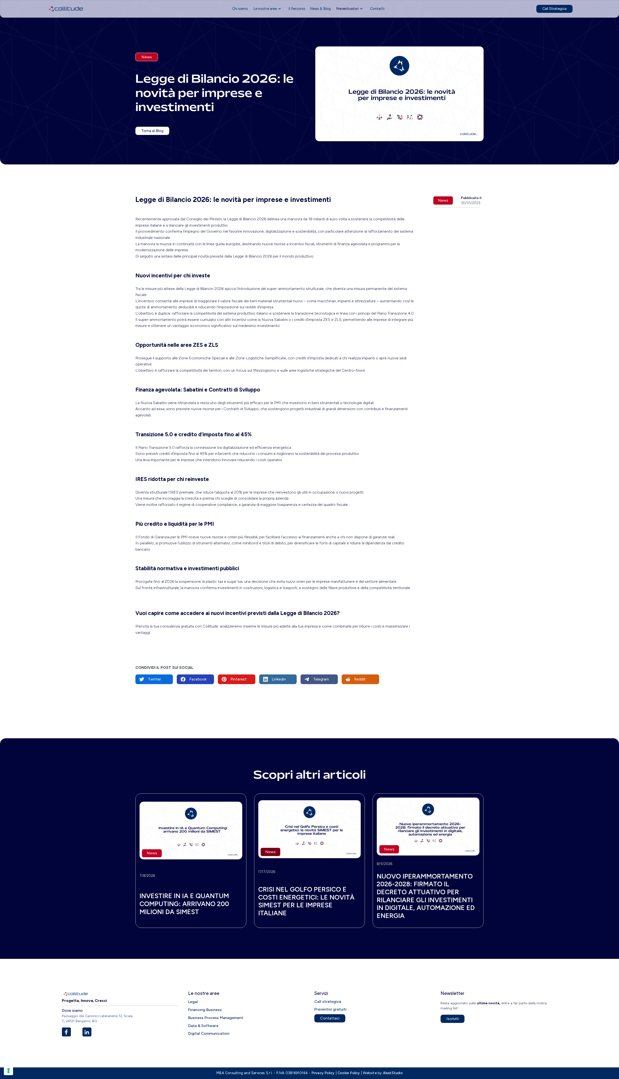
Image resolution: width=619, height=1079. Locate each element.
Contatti (377, 9)
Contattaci (329, 1018)
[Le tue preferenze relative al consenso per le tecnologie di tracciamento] (8, 1070)
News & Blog (320, 9)
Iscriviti (452, 1018)
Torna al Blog (152, 130)
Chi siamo (240, 9)
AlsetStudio (393, 1073)
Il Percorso (296, 9)
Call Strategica (554, 9)
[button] (268, 9)
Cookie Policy (349, 1073)
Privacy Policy (323, 1073)
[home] (65, 8)
